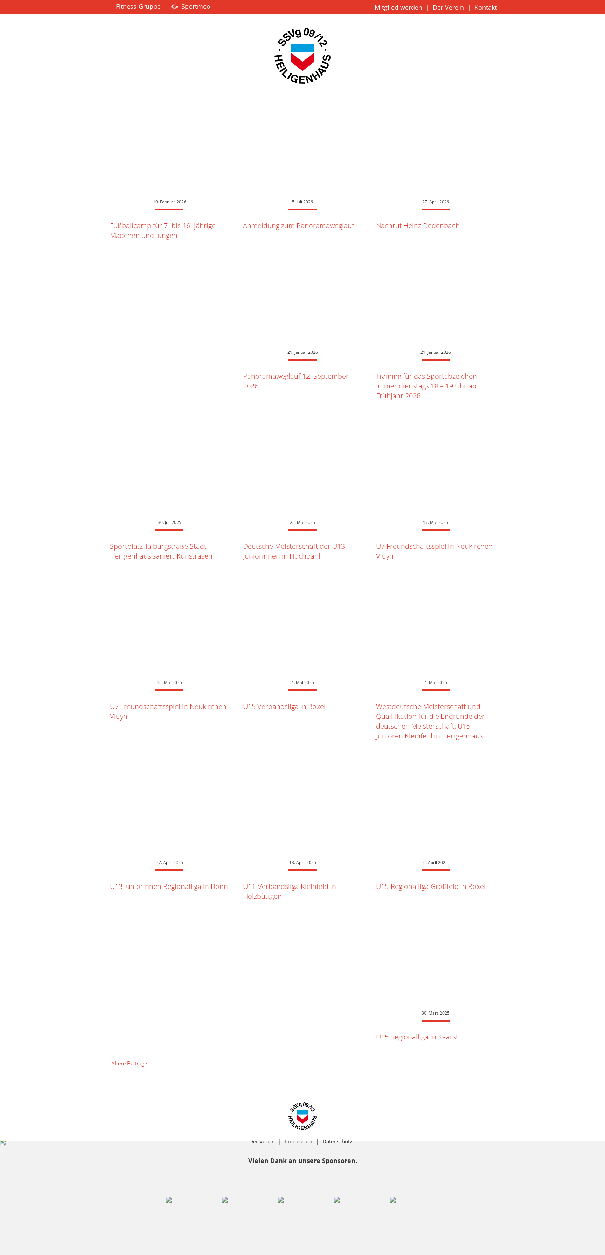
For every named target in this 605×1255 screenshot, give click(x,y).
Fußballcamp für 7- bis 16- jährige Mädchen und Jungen (163, 230)
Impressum (298, 1141)
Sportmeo (195, 6)
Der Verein (448, 7)
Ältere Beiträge (129, 1063)
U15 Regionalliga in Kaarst (417, 1037)
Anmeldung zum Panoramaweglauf (298, 225)
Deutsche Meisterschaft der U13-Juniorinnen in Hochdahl (295, 551)
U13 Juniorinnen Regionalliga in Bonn (169, 886)
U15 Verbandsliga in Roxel (284, 706)
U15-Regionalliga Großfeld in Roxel (431, 886)
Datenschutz (337, 1141)
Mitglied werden (398, 7)
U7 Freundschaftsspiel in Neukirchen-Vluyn (435, 551)
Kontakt (485, 7)
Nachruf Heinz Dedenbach (418, 225)
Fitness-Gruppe (137, 6)
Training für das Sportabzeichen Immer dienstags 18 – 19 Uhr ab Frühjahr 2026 (426, 385)
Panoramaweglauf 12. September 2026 (296, 381)
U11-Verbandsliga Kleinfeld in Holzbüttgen (289, 891)
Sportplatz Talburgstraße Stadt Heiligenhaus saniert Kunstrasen (161, 551)
